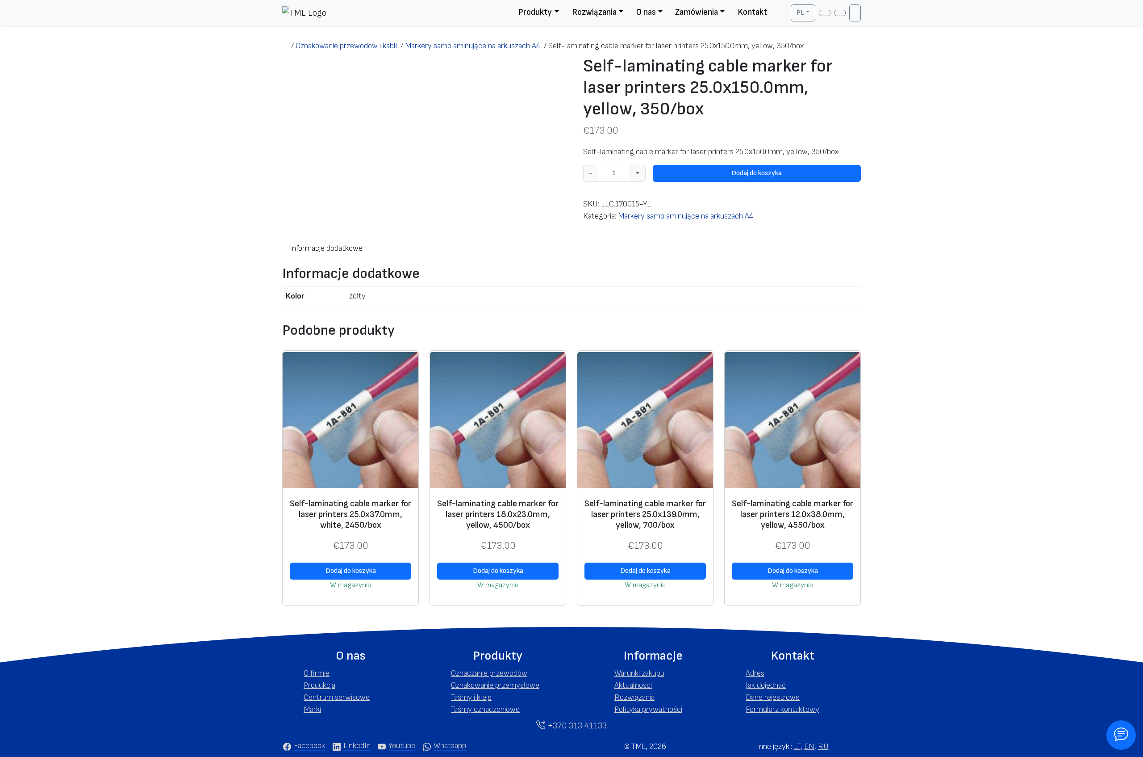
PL (800, 12)
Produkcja (319, 685)
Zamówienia (696, 12)
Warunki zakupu (639, 673)
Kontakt (752, 12)
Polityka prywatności (648, 709)
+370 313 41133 (576, 725)
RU (823, 746)
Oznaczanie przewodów (489, 673)
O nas (646, 12)
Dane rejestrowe (773, 697)
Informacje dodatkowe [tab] (326, 248)
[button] (350, 656)
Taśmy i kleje (471, 697)
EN (809, 746)
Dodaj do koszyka (756, 173)
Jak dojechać (766, 685)
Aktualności (633, 685)
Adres (755, 673)
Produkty (535, 12)
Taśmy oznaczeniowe (485, 709)
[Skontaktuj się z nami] (1121, 735)
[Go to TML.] (287, 45)
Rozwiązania (594, 12)
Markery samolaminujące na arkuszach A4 (685, 216)
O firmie (317, 673)
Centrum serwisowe (337, 697)
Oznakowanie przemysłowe (495, 685)
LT (797, 746)
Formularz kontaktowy (782, 709)
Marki (312, 709)
